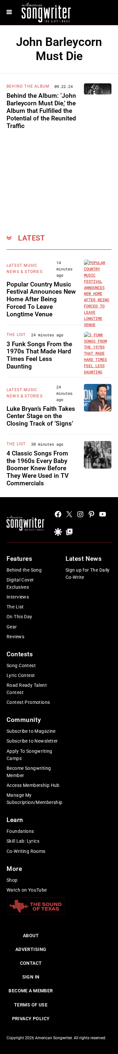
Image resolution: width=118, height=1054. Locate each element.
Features (19, 558)
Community (24, 720)
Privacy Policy (31, 1018)
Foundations (20, 831)
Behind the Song (24, 570)
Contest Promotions (28, 702)
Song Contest (21, 665)
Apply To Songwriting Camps (29, 754)
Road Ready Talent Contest (27, 689)
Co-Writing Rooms (26, 851)
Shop (12, 880)
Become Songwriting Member (29, 772)
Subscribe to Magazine (31, 731)
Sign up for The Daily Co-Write (88, 573)
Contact (31, 963)
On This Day (19, 616)
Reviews (15, 636)
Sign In (31, 977)
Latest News (84, 558)
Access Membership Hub (33, 785)
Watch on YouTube (27, 890)
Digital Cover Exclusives (20, 583)
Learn (15, 820)
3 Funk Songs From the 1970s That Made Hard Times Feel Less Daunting (39, 355)
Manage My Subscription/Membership (35, 798)
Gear (12, 626)
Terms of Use (31, 1004)
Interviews (18, 597)
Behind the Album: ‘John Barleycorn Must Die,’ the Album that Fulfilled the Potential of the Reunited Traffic (41, 110)
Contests (20, 654)
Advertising (31, 949)
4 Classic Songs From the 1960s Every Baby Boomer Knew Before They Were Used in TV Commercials (38, 468)
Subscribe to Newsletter (32, 741)
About (31, 935)
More (14, 869)
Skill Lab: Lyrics (23, 841)
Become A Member (31, 990)
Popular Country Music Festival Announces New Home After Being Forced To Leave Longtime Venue (41, 299)
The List (16, 334)
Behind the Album (28, 86)
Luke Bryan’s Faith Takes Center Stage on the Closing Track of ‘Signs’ (41, 416)
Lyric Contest (21, 675)
